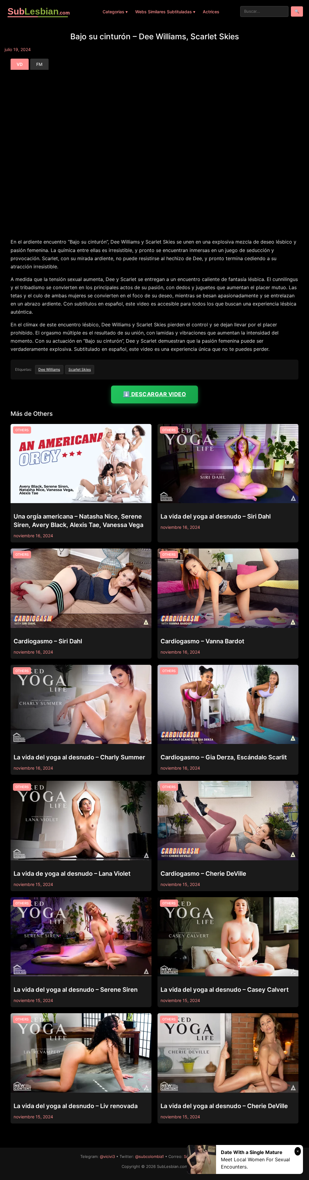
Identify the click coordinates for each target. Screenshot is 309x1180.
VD (20, 64)
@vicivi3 (107, 1156)
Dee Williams (49, 369)
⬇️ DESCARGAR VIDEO (154, 394)
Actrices (211, 11)
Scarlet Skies (79, 369)
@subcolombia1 (149, 1156)
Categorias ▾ (115, 11)
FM (39, 64)
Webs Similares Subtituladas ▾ (165, 11)
